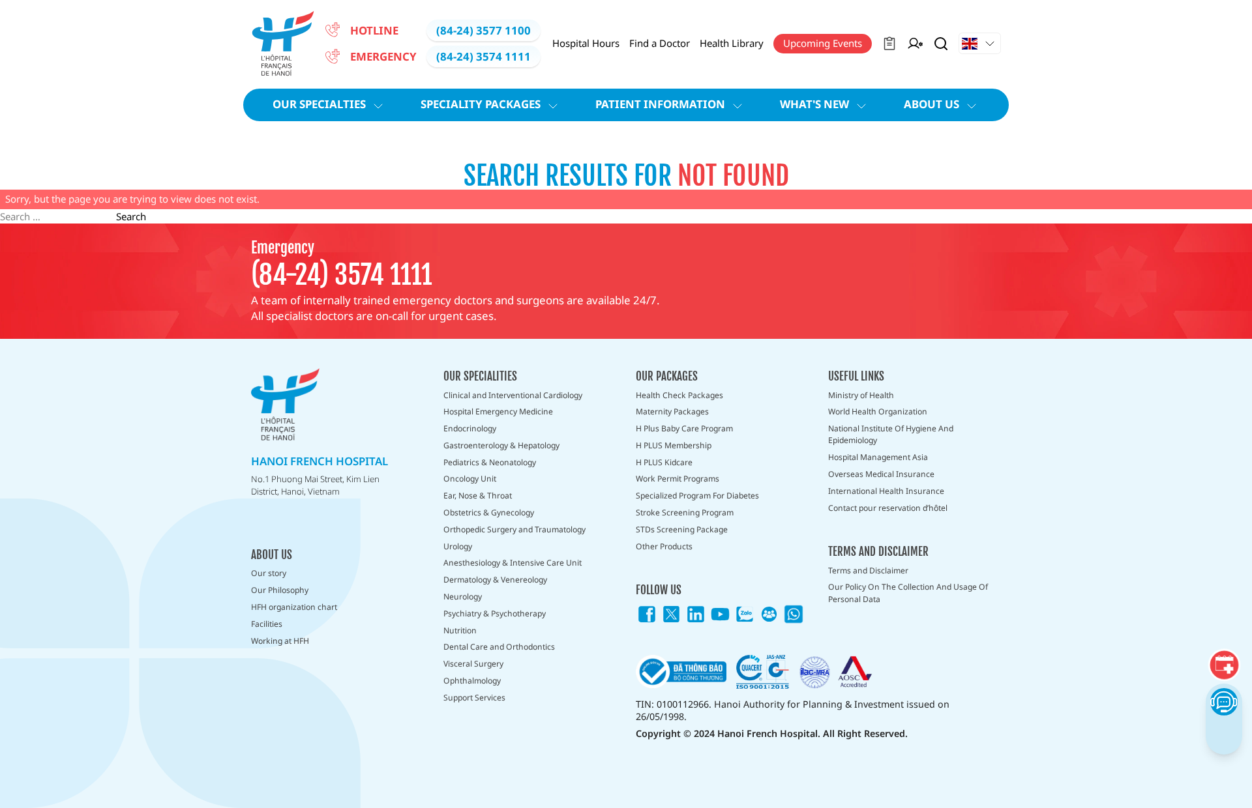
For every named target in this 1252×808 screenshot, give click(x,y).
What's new (814, 103)
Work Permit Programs (677, 478)
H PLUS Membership (673, 445)
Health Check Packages (679, 395)
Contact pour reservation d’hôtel (887, 507)
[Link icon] (647, 614)
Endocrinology (469, 428)
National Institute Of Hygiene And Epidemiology (890, 434)
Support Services (474, 697)
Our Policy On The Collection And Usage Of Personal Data (908, 592)
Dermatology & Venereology (495, 579)
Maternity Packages (672, 411)
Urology (457, 546)
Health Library (732, 43)
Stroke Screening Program (685, 512)
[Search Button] (941, 43)
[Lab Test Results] (889, 43)
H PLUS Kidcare (664, 462)
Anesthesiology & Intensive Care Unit (512, 562)
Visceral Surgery (473, 663)
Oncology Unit (469, 478)
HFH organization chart (294, 607)
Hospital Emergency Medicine (498, 411)
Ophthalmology (472, 680)
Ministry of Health (861, 395)
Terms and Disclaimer (868, 570)
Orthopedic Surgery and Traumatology (514, 529)
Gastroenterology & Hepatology (501, 445)
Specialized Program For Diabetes (697, 495)
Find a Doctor (659, 43)
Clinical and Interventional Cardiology (512, 395)
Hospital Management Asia (878, 457)
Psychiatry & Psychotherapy (494, 613)
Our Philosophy (279, 590)
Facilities (266, 623)
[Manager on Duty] (915, 43)
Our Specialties (319, 103)
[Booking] (1224, 665)
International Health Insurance (886, 491)
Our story (268, 573)
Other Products (664, 546)
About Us (931, 103)
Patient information (660, 103)
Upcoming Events (822, 43)
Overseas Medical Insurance (881, 474)
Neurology (462, 596)
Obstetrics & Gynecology (488, 512)
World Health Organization (877, 411)
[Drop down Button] (980, 44)
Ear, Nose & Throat (477, 495)
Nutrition (460, 630)
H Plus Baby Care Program (684, 428)
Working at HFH (280, 640)
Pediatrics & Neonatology (489, 462)
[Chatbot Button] (1223, 701)
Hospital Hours (585, 43)
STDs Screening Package (682, 529)
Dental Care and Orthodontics (499, 646)
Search (131, 216)
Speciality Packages (481, 103)
